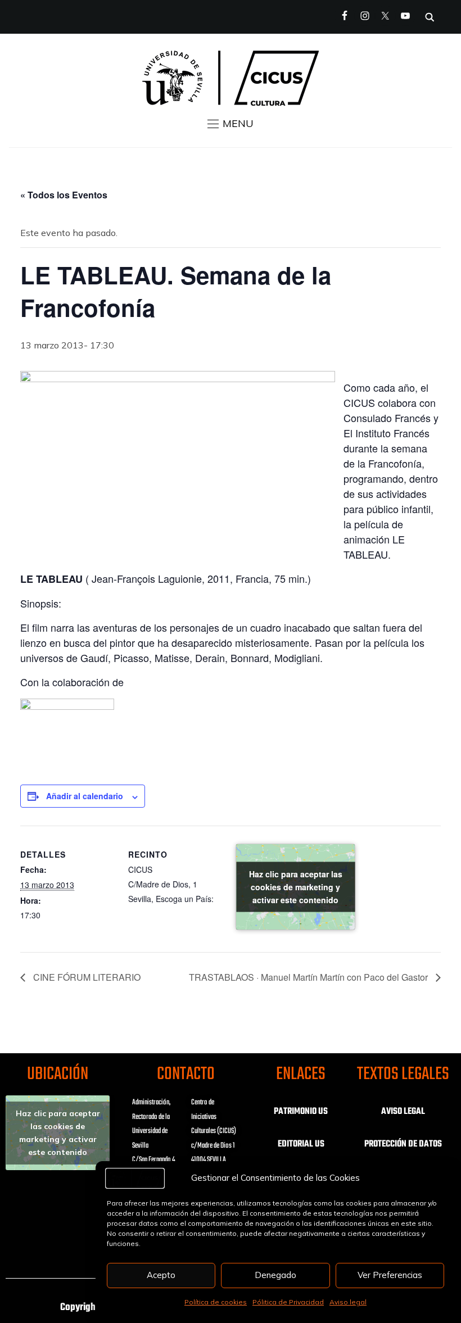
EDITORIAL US (301, 1144)
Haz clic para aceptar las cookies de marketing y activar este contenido (295, 886)
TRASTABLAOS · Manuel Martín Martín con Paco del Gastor (309, 977)
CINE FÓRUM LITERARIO (86, 977)
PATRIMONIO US (301, 1111)
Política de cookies (215, 1302)
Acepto (161, 1275)
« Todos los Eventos (63, 194)
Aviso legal (348, 1302)
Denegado (275, 1275)
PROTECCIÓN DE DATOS (403, 1144)
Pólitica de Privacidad (288, 1302)
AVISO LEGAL (403, 1111)
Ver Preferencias (390, 1275)
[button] (230, 124)
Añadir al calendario (84, 795)
